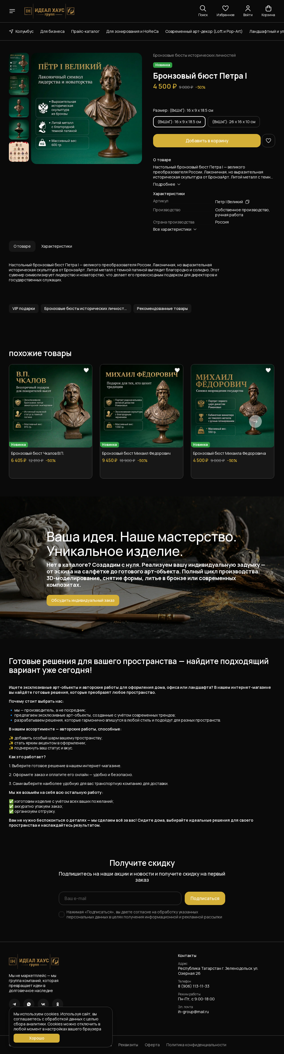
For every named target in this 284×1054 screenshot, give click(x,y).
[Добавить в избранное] (268, 140)
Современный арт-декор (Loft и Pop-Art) (204, 31)
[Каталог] (12, 11)
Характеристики (56, 246)
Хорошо (36, 1038)
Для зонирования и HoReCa (132, 31)
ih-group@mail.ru (193, 1011)
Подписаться (205, 898)
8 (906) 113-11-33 (193, 986)
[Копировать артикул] (247, 201)
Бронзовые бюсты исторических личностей (194, 55)
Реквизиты (128, 1044)
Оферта (152, 1044)
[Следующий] (255, 421)
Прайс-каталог (85, 31)
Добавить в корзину (207, 141)
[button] (225, 11)
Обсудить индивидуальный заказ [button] (83, 600)
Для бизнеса (52, 31)
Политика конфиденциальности (196, 1044)
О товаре (22, 246)
